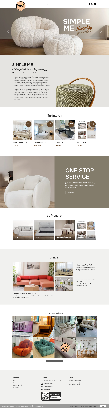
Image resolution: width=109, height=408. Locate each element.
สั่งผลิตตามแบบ (16, 388)
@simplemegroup (48, 384)
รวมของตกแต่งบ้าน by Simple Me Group (53, 381)
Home (38, 4)
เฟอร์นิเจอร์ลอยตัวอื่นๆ (18, 385)
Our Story (45, 4)
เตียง (14, 383)
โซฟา (14, 381)
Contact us (75, 4)
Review (61, 4)
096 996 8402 (47, 389)
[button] (8, 31)
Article (68, 4)
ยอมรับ (103, 406)
